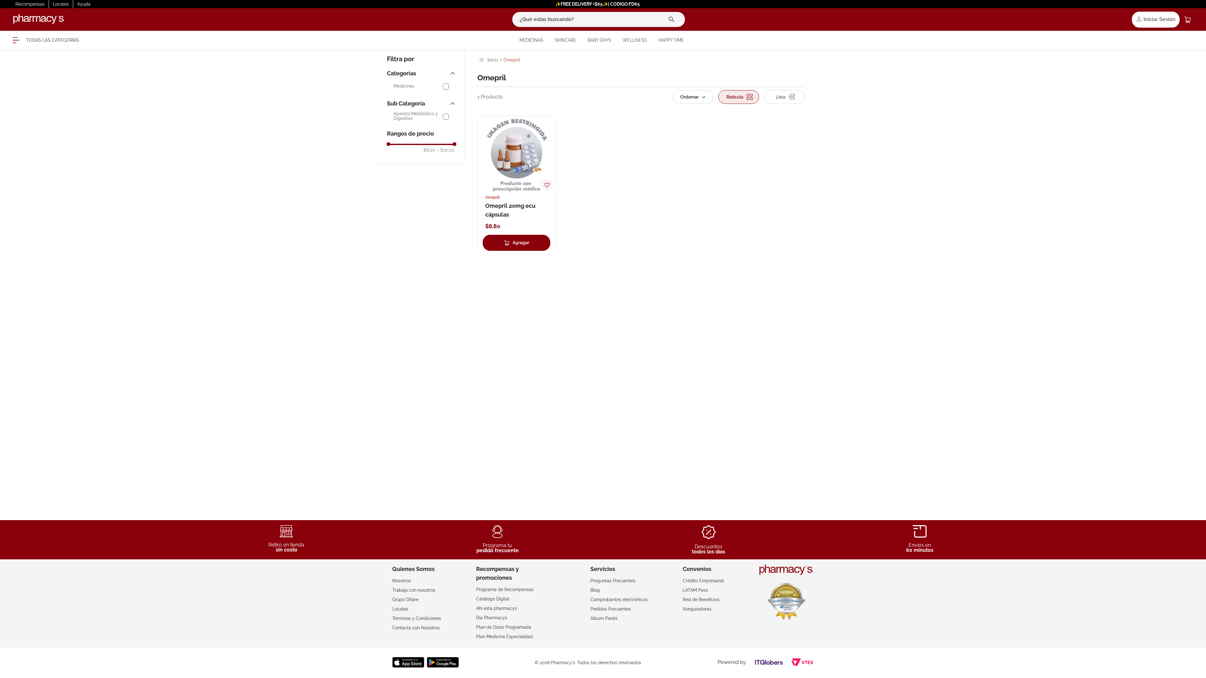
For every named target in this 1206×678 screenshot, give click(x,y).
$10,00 (445, 150)
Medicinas (404, 86)
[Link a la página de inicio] (487, 59)
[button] (421, 73)
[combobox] (598, 19)
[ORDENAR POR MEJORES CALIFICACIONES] (692, 97)
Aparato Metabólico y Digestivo (416, 116)
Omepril (511, 59)
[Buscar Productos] (672, 19)
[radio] (738, 97)
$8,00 (429, 150)
